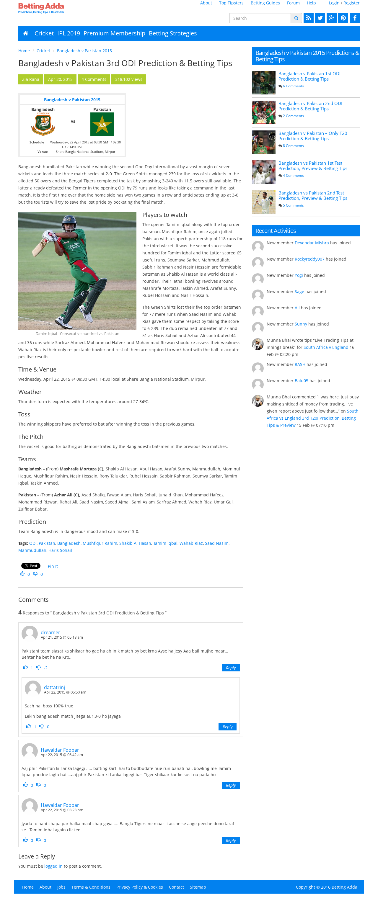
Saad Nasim (217, 543)
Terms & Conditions (90, 887)
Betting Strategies (173, 33)
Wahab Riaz (191, 543)
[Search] (296, 18)
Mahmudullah (32, 550)
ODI (33, 543)
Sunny (301, 324)
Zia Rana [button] (30, 79)
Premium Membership (114, 33)
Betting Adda (344, 887)
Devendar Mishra (312, 243)
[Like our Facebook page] (354, 18)
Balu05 (301, 380)
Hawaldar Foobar (60, 750)
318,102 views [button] (128, 79)
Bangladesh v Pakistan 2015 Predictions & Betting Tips (307, 56)
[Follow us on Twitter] (319, 18)
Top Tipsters (231, 3)
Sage (299, 291)
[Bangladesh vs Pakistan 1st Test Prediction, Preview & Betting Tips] (264, 172)
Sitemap (198, 887)
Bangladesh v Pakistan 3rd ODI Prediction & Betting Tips (125, 62)
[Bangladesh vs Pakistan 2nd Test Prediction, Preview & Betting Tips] (264, 202)
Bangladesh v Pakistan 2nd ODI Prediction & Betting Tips (310, 106)
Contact (176, 887)
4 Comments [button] (94, 79)
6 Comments (293, 86)
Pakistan (47, 543)
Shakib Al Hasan (135, 543)
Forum (293, 3)
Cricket (44, 33)
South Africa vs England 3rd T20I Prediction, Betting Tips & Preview (313, 418)
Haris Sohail (60, 550)
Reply (231, 668)
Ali (297, 307)
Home (24, 50)
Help (311, 3)
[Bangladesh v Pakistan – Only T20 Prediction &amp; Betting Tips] (264, 142)
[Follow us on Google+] (331, 18)
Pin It (53, 566)
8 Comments (293, 145)
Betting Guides (265, 3)
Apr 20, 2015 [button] (60, 79)
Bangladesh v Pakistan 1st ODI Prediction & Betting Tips (309, 76)
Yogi (299, 275)
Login (334, 3)
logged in (53, 866)
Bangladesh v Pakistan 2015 (84, 50)
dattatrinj (54, 687)
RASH (300, 364)
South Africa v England (326, 347)
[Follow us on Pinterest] (342, 18)
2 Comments (293, 115)
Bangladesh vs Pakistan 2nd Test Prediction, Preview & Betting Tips (312, 195)
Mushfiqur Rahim (100, 543)
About (206, 3)
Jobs (61, 887)
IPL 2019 (68, 33)
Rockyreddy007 (310, 259)
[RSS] (308, 18)
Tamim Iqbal (165, 543)
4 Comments (293, 175)
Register (351, 3)
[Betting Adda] (57, 8)
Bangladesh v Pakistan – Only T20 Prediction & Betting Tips (312, 135)
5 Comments (293, 205)
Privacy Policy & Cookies (139, 887)
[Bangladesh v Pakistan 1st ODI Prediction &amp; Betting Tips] (264, 82)
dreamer (50, 632)
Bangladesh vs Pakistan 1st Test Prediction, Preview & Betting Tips (312, 165)
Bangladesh (69, 543)
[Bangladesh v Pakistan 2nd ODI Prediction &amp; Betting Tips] (264, 112)
